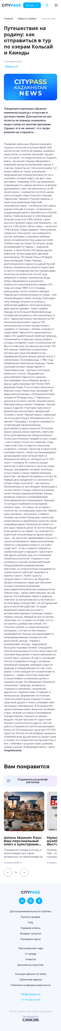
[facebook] (39, 901)
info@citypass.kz (31, 994)
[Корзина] (46, 5)
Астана (30, 5)
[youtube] (22, 901)
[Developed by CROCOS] (30, 1018)
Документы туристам (30, 964)
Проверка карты (30, 939)
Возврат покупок (30, 933)
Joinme (20, 452)
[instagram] (30, 901)
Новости (30, 959)
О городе (30, 953)
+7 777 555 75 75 (30, 999)
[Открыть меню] (56, 5)
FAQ (30, 922)
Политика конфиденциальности (30, 985)
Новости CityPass (27, 18)
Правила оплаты (31, 928)
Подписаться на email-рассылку (33, 781)
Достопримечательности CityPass (30, 911)
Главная (8, 18)
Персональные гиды (30, 948)
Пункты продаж (30, 917)
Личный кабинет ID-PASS (30, 974)
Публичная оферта (30, 979)
